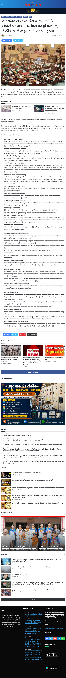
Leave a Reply (33, 372)
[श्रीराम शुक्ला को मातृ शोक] (6, 577)
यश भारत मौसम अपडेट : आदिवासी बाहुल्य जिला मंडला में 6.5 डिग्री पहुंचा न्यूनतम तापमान (36, 567)
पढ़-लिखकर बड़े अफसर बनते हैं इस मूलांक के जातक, (26, 472)
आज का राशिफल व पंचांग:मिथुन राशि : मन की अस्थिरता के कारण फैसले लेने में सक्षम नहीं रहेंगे (38, 488)
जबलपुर (12, 16)
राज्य (30, 16)
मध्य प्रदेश (25, 16)
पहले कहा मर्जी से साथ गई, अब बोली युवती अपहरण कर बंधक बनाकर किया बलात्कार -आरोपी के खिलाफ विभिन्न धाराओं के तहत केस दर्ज (33, 361)
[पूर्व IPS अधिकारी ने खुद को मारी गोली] (55, 350)
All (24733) (33, 599)
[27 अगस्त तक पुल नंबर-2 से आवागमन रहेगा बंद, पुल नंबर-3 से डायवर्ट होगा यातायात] (39, 108)
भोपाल (20, 16)
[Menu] (2, 5)
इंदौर (3, 16)
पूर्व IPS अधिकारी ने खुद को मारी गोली (54, 358)
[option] (33, 533)
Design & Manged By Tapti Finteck (54, 628)
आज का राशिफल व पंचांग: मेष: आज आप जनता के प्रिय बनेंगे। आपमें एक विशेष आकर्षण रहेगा (37, 503)
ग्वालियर (7, 16)
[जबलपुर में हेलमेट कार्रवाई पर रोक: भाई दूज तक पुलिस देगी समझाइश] (11, 350)
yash (5, 35)
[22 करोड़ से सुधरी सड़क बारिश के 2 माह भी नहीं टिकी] (6, 108)
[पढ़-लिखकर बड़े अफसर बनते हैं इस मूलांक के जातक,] (6, 475)
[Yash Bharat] (33, 4)
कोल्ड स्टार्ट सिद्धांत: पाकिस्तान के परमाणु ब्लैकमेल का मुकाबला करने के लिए (33, 480)
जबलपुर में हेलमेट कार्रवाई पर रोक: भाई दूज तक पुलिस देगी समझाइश (9, 359)
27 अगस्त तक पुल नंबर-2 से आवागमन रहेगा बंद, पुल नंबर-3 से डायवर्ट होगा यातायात (54, 109)
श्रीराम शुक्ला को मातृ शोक (19, 575)
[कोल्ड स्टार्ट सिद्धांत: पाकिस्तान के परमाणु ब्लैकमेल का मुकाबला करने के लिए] (6, 482)
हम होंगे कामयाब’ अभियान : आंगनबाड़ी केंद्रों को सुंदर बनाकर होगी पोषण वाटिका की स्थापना (37, 590)
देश (16, 16)
